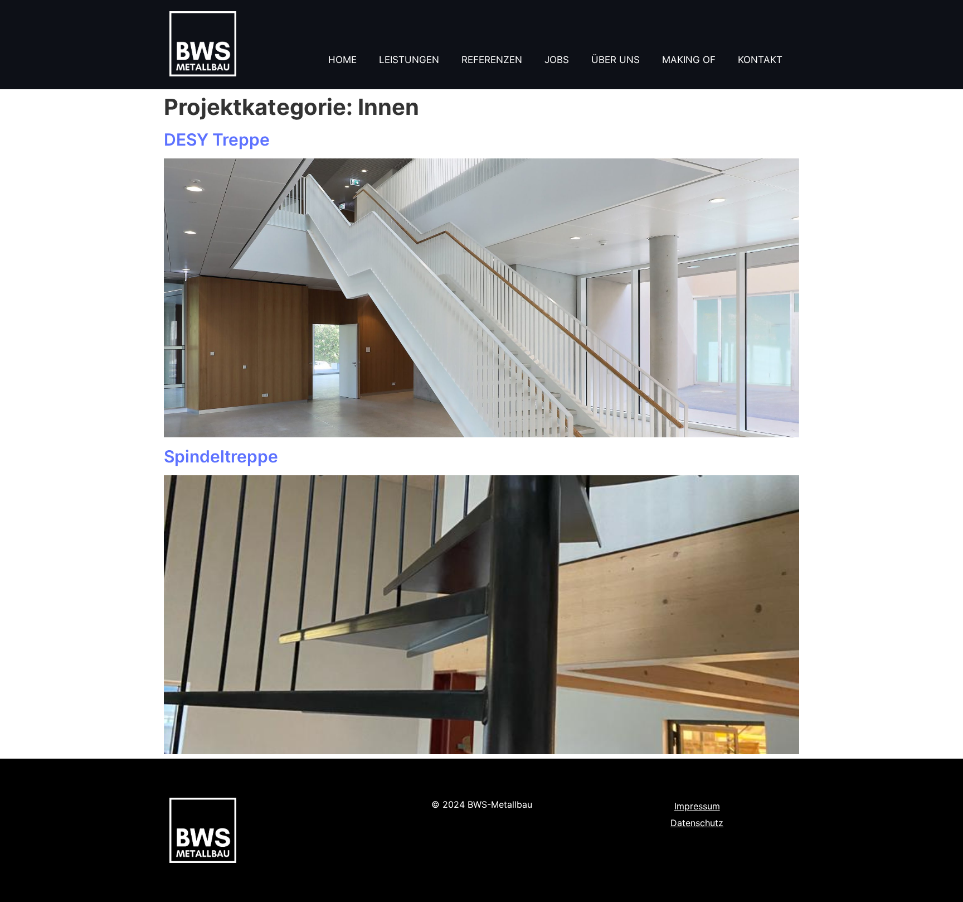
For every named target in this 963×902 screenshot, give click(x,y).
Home (342, 59)
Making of (689, 59)
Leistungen (409, 59)
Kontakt (760, 59)
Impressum (697, 806)
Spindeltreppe (221, 456)
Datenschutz (696, 822)
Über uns (615, 59)
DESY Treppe (217, 139)
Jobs (556, 59)
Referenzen (491, 59)
